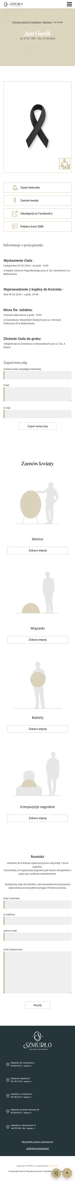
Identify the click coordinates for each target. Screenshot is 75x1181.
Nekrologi (47, 22)
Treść (6, 385)
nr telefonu (9, 914)
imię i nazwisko (11, 898)
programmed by (42, 1166)
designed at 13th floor (25, 1166)
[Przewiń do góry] (67, 1173)
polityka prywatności (37, 1148)
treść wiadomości (12, 949)
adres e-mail (10, 930)
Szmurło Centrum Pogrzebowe (26, 22)
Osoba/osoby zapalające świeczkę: (22, 369)
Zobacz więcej (38, 550)
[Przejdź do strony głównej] (12, 4)
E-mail (6, 407)
